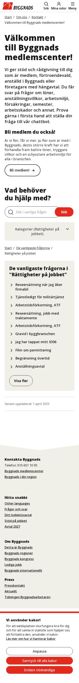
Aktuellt (11, 591)
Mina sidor (59, 8)
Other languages (17, 503)
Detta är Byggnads (19, 547)
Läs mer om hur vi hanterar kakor (31, 639)
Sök (46, 8)
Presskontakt (15, 585)
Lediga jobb (13, 565)
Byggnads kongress (19, 559)
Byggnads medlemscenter (24, 471)
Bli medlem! (19, 170)
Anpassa (39, 651)
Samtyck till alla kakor (39, 660)
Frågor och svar (16, 509)
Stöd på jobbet (16, 521)
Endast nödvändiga (39, 670)
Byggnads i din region (21, 477)
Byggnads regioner (19, 553)
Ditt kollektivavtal (18, 515)
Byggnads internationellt (23, 570)
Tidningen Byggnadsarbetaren (27, 597)
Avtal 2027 (12, 526)
